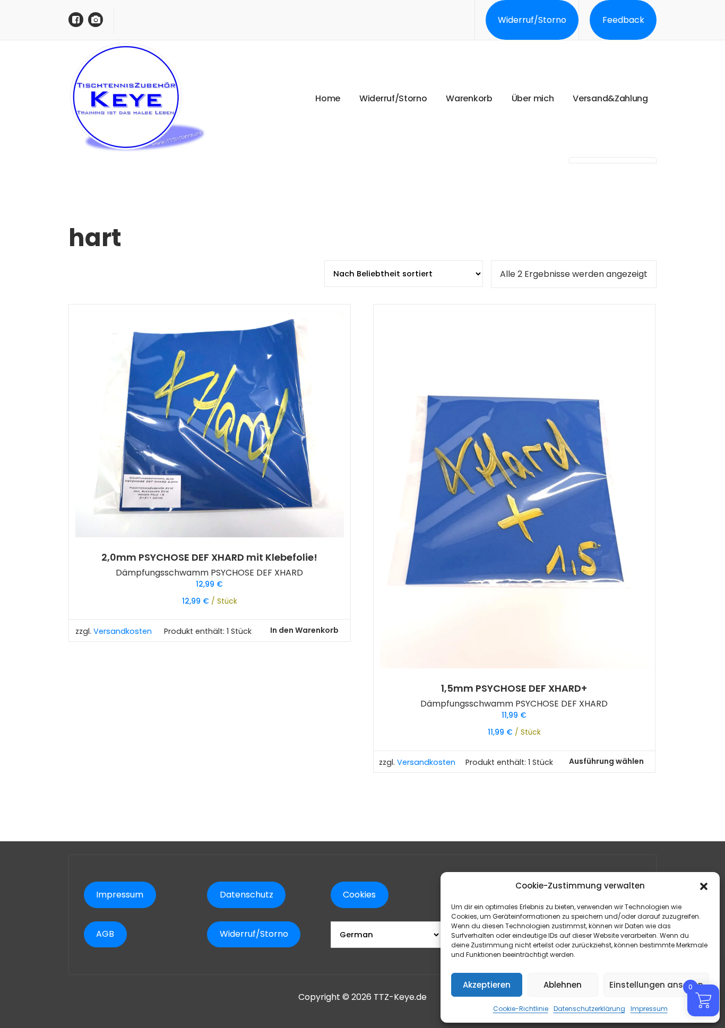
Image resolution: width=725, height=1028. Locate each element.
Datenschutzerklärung (589, 1008)
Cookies (359, 894)
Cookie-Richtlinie (520, 1008)
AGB (105, 934)
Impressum (649, 1008)
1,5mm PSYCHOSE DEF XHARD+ (514, 688)
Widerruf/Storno (532, 20)
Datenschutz (246, 894)
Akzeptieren (487, 984)
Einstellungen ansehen (656, 984)
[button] (703, 886)
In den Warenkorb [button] (304, 630)
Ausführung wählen (606, 761)
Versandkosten (122, 631)
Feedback (623, 20)
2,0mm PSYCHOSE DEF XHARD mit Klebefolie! (209, 557)
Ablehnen (562, 984)
